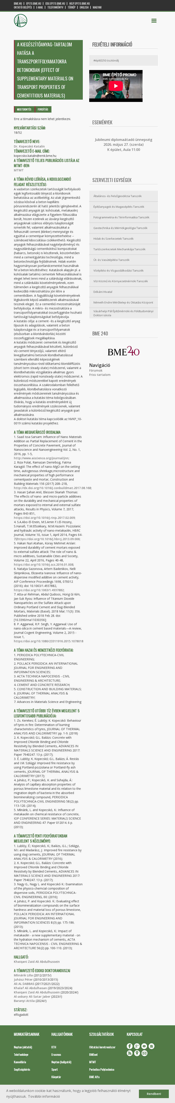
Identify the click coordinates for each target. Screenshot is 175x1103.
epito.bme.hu (33, 3)
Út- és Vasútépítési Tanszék (111, 260)
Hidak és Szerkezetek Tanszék (113, 238)
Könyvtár (56, 1076)
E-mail (39, 7)
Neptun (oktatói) (23, 1047)
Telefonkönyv (55, 7)
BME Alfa (94, 1076)
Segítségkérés (22, 1069)
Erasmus (56, 1054)
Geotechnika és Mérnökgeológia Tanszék (120, 228)
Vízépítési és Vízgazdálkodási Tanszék (118, 270)
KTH (53, 1047)
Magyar (97, 7)
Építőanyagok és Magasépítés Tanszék (118, 207)
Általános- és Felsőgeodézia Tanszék (117, 196)
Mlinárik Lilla (23, 975)
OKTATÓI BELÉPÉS (23, 7)
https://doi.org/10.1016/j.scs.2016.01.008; (44, 564)
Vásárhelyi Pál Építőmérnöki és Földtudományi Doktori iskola (123, 313)
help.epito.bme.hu (79, 3)
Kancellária (20, 1062)
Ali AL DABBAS (24, 984)
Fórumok (95, 370)
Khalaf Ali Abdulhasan (30, 988)
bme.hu (18, 3)
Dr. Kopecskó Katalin (29, 146)
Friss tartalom (100, 375)
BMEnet (93, 1054)
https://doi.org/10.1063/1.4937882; (39, 590)
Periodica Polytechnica (101, 1069)
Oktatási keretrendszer (102, 1047)
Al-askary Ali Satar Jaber (32, 996)
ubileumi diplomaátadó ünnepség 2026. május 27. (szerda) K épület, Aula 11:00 (124, 144)
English (84, 7)
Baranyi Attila (24, 1001)
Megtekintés (24, 109)
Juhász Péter (23, 979)
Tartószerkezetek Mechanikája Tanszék (119, 249)
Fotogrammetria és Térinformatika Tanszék (121, 217)
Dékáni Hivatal (102, 292)
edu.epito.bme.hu (55, 3)
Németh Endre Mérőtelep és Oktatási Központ (123, 302)
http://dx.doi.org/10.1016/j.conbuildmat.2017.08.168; (53, 488)
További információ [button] (44, 1096)
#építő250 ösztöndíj (106, 60)
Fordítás (43, 109)
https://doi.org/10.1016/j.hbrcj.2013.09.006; (48, 539)
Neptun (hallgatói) (61, 1062)
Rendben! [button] (154, 1094)
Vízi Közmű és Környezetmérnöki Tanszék (120, 281)
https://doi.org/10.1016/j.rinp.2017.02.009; (45, 518)
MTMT (19, 170)
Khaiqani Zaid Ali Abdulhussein (37, 962)
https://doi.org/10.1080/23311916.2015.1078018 (48, 641)
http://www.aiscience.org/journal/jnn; (41, 458)
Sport (54, 1069)
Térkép (72, 7)
